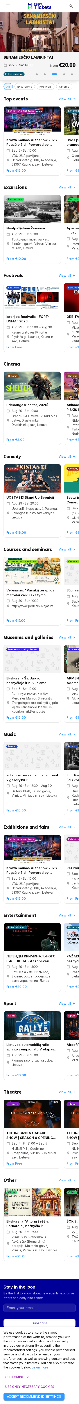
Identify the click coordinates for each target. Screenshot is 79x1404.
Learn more (40, 1367)
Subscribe (40, 1323)
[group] (39, 32)
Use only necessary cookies (29, 1387)
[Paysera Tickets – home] (39, 6)
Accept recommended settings (34, 1396)
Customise (17, 1377)
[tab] (36, 74)
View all (67, 99)
